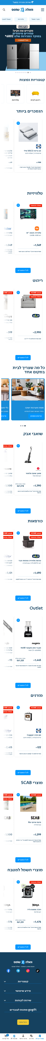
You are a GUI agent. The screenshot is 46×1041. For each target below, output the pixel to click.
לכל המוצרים (23, 270)
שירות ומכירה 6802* (22, 2)
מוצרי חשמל (36, 19)
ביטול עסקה (23, 1022)
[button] (4, 10)
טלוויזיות (21, 19)
